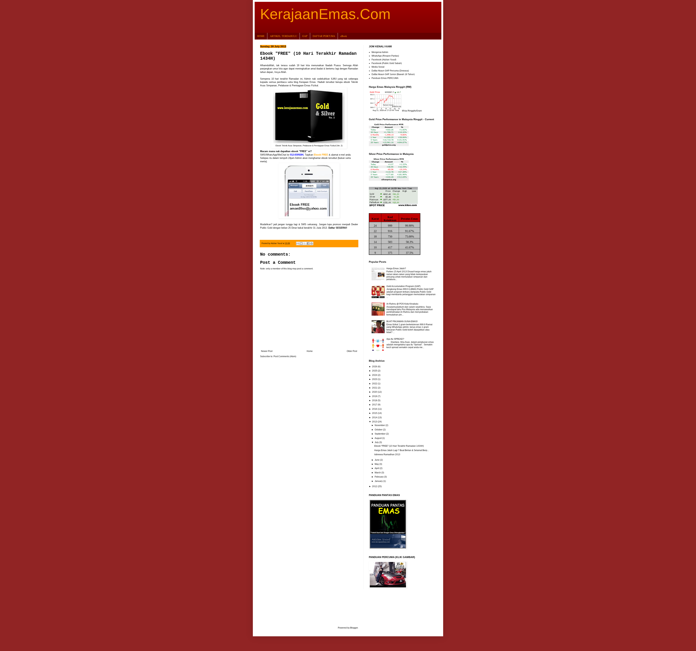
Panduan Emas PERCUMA (385, 78)
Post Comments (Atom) (285, 356)
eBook (343, 36)
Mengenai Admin (380, 52)
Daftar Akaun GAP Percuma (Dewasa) (390, 70)
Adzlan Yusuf (277, 243)
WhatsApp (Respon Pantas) (385, 56)
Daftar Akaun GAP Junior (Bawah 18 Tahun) (393, 74)
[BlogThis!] (301, 243)
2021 (375, 388)
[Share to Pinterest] (311, 243)
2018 (375, 400)
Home (310, 351)
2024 (375, 375)
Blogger (354, 628)
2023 (375, 379)
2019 (375, 396)
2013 (375, 421)
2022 (375, 383)
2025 (375, 370)
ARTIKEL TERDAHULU (283, 36)
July (377, 442)
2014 (375, 417)
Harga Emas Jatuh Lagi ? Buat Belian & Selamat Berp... (401, 450)
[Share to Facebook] (308, 243)
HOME (261, 36)
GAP (304, 36)
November (380, 425)
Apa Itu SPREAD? (395, 339)
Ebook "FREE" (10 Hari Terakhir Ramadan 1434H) (399, 446)
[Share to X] (304, 243)
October (379, 429)
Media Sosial (378, 67)
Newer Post (266, 351)
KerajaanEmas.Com (325, 14)
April (377, 468)
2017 (375, 404)
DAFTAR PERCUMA (324, 36)
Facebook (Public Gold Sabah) (387, 63)
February (379, 477)
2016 (375, 409)
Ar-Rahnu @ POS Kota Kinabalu (402, 304)
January (379, 481)
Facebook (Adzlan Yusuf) (384, 59)
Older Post (352, 351)
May (377, 464)
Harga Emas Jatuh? (396, 268)
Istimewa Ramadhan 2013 (387, 454)
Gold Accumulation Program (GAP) (403, 286)
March (378, 472)
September (380, 434)
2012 (375, 486)
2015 (375, 413)
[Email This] (298, 243)
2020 (375, 392)
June (377, 460)
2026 (375, 366)
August (378, 438)
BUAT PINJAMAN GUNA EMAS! (402, 321)
